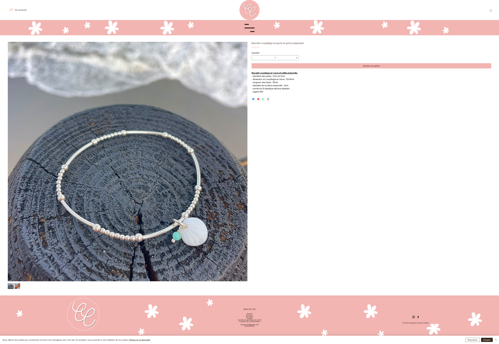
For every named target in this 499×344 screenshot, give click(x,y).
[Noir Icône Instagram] (413, 317)
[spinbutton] (275, 57)
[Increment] (296, 57)
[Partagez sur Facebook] (253, 99)
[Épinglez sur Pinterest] (258, 99)
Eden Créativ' (424, 323)
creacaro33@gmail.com (249, 325)
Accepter (487, 340)
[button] (490, 10)
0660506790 (249, 326)
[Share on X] (268, 99)
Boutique (249, 317)
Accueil (249, 314)
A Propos (249, 315)
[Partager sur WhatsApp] (263, 99)
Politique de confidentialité (249, 321)
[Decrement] (253, 57)
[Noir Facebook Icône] (418, 317)
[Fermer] (495, 340)
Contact (249, 318)
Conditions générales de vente (249, 320)
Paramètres (472, 340)
